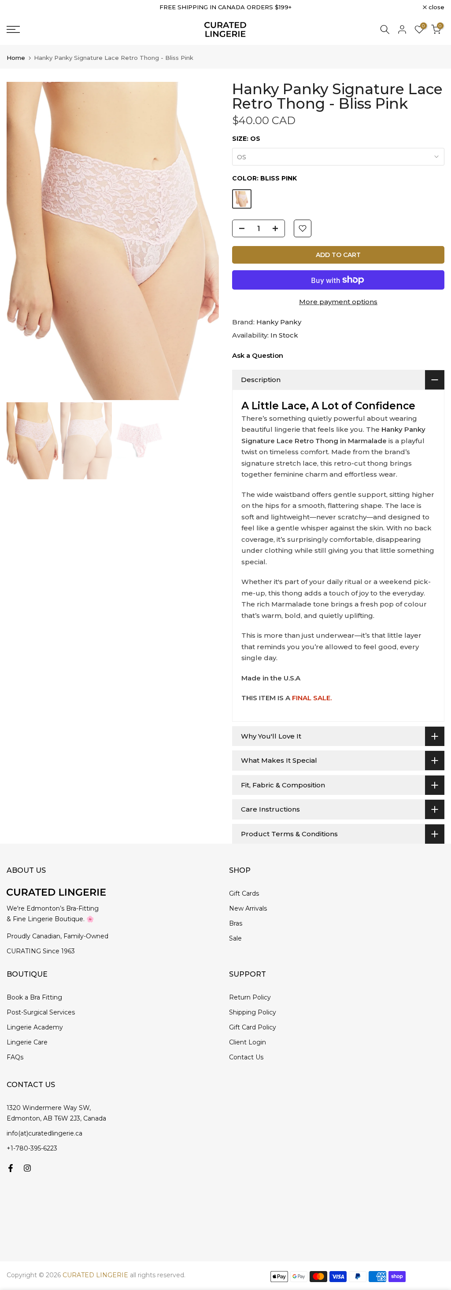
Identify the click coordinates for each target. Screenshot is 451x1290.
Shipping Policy (252, 1012)
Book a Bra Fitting (34, 997)
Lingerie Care (27, 1042)
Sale (235, 938)
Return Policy (250, 997)
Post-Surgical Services (41, 1012)
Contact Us (246, 1057)
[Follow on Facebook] (11, 1168)
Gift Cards (244, 893)
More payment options (338, 302)
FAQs (15, 1057)
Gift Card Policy (252, 1027)
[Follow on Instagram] (27, 1168)
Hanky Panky (278, 322)
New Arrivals (248, 908)
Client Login (247, 1042)
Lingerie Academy (35, 1027)
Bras (235, 923)
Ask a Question (257, 355)
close (19, 7)
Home (16, 58)
